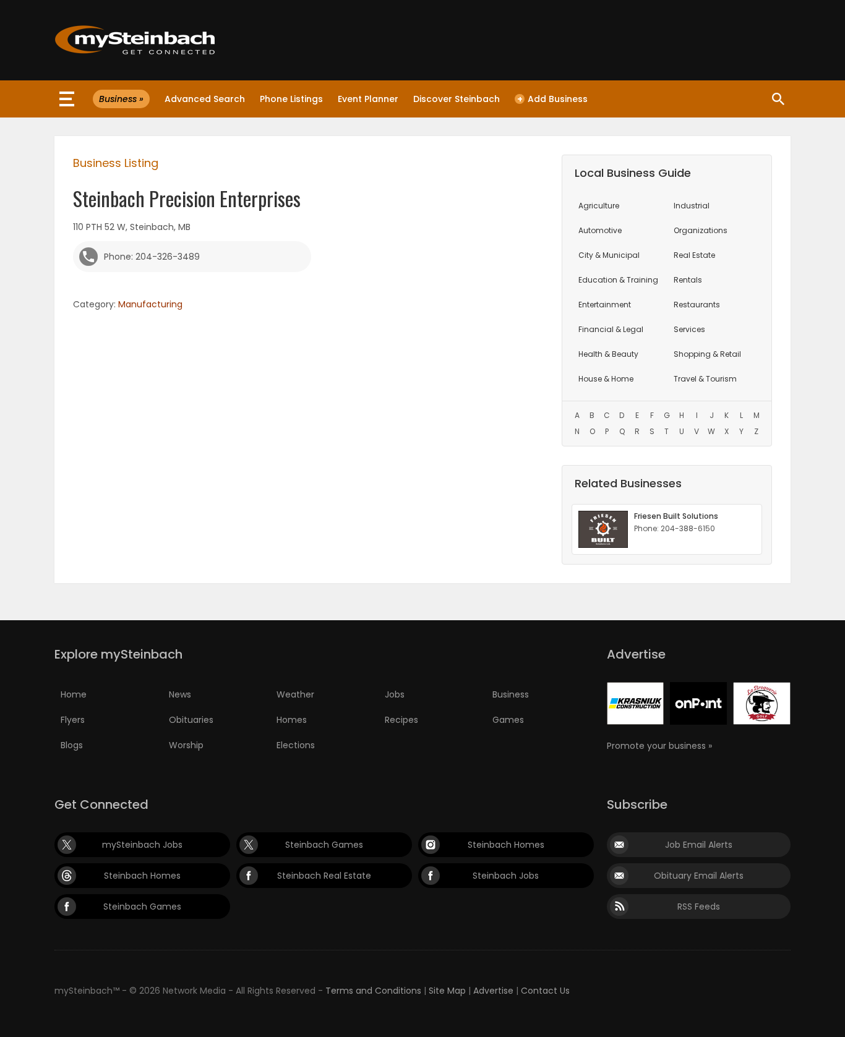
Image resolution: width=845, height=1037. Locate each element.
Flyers (73, 720)
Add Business (552, 99)
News (180, 694)
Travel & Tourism (705, 378)
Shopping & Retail (707, 354)
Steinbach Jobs (506, 875)
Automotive (600, 230)
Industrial (692, 205)
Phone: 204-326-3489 (152, 256)
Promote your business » (659, 746)
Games (508, 720)
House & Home (605, 378)
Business (510, 694)
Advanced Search (205, 99)
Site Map (447, 990)
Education (618, 280)
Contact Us (545, 990)
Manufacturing (150, 304)
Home (74, 694)
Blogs (72, 745)
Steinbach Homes (506, 845)
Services (689, 329)
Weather (295, 694)
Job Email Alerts (698, 845)
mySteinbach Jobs (142, 845)
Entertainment (604, 304)
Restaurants (697, 304)
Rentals (688, 280)
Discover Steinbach (456, 99)
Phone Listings (291, 99)
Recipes (401, 720)
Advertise (493, 990)
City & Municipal (609, 255)
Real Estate (694, 255)
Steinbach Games (324, 845)
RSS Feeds (698, 906)
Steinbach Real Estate (324, 875)
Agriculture (598, 205)
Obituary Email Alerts (699, 875)
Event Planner (368, 99)
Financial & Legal (610, 329)
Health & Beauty (608, 354)
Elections (296, 745)
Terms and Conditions (373, 990)
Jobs (395, 694)
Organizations (700, 230)
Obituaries (191, 720)
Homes (292, 720)
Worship (186, 745)
